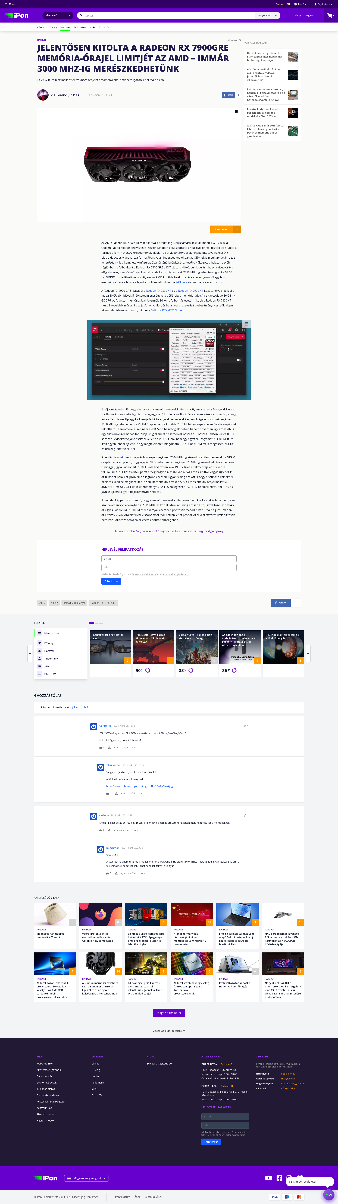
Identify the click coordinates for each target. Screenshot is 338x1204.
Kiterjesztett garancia (49, 1070)
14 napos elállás (46, 1089)
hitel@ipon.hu (288, 1073)
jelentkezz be (79, 707)
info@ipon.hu (288, 1088)
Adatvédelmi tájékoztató (51, 1101)
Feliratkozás (111, 581)
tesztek (119, 457)
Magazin (309, 15)
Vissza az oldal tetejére (167, 1030)
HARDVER (41, 40)
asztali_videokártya (74, 602)
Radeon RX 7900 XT (190, 291)
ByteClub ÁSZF (153, 1197)
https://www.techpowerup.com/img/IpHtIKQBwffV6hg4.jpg (139, 786)
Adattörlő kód (44, 1108)
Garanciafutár (44, 1076)
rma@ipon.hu (288, 1078)
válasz (135, 747)
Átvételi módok (45, 1114)
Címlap (41, 27)
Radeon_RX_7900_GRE (103, 602)
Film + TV (104, 27)
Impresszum (122, 1197)
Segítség (262, 1056)
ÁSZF (137, 1197)
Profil (150, 1056)
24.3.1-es (181, 282)
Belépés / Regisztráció (159, 1063)
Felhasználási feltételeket (144, 574)
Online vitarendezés (48, 1095)
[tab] (91, 623)
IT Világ (53, 27)
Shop (298, 15)
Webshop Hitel (45, 1063)
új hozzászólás (121, 747)
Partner (279, 4)
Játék (92, 27)
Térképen (226, 1064)
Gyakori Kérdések (47, 1082)
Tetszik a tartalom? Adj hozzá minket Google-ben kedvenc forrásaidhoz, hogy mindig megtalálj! (169, 531)
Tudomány (80, 27)
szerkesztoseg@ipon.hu (292, 1083)
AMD (42, 602)
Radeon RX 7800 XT (158, 291)
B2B (288, 4)
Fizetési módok (45, 1120)
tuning (54, 602)
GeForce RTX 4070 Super (167, 310)
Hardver (41, 929)
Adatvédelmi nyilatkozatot (176, 574)
